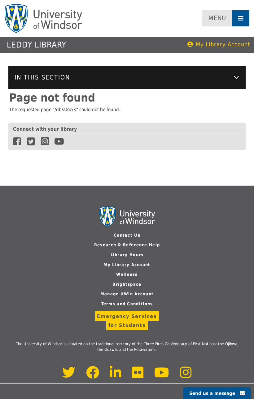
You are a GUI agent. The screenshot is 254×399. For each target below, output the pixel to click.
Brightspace (126, 284)
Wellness (127, 274)
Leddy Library (36, 44)
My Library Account (223, 44)
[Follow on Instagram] (185, 376)
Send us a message (212, 393)
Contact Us (127, 235)
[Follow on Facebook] (92, 376)
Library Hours (127, 254)
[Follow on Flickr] (138, 376)
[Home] (43, 18)
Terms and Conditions (127, 304)
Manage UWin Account (127, 294)
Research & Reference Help (127, 245)
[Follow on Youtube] (162, 376)
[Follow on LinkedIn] (115, 376)
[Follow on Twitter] (69, 376)
